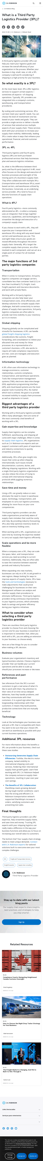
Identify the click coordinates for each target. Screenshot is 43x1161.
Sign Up (21, 922)
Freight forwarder (9, 865)
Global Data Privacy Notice (23, 1143)
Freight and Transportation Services (20, 859)
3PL (5, 859)
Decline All (33, 1156)
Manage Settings (10, 1156)
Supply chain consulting (25, 865)
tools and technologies (15, 582)
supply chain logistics (13, 440)
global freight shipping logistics (16, 334)
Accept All (21, 1156)
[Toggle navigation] (40, 3)
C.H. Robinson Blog (9, 9)
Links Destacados (8, 1109)
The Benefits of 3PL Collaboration (20, 785)
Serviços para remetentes (11, 1115)
